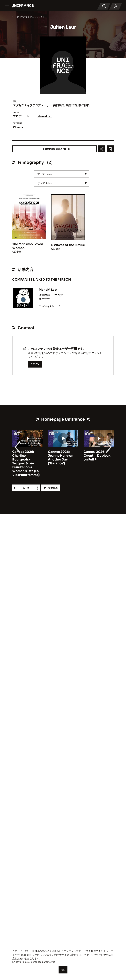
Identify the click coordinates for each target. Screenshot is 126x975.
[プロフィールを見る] (116, 6)
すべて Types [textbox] (44, 173)
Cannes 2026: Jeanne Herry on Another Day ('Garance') (60, 457)
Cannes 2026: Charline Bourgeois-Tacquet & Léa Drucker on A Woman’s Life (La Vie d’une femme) (26, 463)
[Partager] (101, 148)
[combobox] (61, 174)
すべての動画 (51, 487)
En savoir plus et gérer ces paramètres (33, 961)
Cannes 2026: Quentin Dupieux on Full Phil (97, 455)
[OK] (63, 969)
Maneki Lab (44, 116)
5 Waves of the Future (68, 245)
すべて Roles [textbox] (44, 183)
